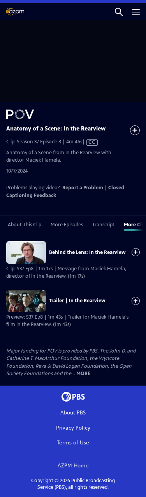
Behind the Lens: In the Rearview (87, 252)
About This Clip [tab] (24, 225)
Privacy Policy (73, 428)
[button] (119, 11)
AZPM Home (73, 465)
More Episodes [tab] (67, 225)
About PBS (73, 412)
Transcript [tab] (103, 225)
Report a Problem (82, 188)
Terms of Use (73, 442)
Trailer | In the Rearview (77, 301)
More (83, 374)
